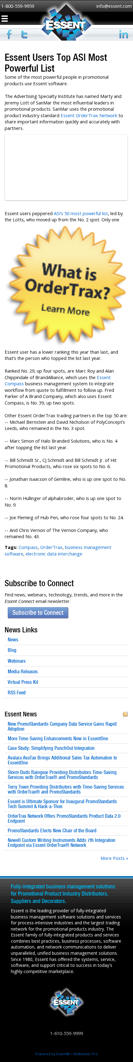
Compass (28, 547)
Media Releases (23, 672)
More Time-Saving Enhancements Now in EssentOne (58, 738)
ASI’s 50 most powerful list (81, 213)
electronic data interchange (54, 554)
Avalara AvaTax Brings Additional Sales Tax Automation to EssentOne (62, 760)
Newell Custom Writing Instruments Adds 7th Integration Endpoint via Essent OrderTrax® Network (61, 843)
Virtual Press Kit (23, 682)
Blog (12, 650)
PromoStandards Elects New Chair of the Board (52, 830)
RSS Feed (17, 693)
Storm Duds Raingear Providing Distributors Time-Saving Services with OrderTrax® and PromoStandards (62, 775)
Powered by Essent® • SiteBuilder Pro (66, 1053)
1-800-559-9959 (17, 6)
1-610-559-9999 (66, 1033)
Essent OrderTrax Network (89, 115)
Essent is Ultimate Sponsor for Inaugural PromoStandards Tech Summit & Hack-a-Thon (62, 804)
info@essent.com (114, 6)
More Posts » (114, 858)
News (13, 640)
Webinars (17, 661)
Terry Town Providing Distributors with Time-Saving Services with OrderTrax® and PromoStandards (66, 789)
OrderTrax (51, 547)
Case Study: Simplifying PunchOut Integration (51, 748)
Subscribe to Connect (37, 612)
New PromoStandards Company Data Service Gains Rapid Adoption (62, 727)
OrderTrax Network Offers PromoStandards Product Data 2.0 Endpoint (64, 819)
